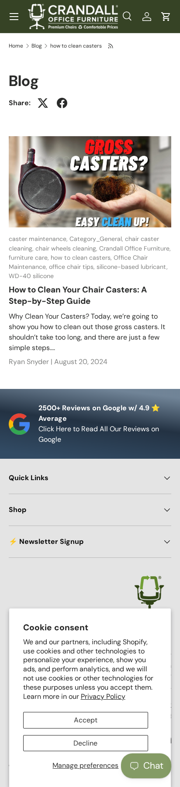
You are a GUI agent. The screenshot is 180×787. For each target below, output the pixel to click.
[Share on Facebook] (62, 103)
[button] (166, 16)
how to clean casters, (82, 257)
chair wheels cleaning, (67, 248)
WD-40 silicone (31, 276)
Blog (36, 45)
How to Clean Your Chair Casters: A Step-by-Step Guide (78, 295)
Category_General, (97, 239)
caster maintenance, (39, 239)
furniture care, (30, 257)
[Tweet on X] (42, 103)
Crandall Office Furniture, (135, 248)
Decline (85, 743)
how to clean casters (76, 45)
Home (16, 45)
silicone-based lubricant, (132, 267)
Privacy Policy (103, 696)
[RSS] (111, 46)
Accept (85, 720)
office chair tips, (73, 267)
